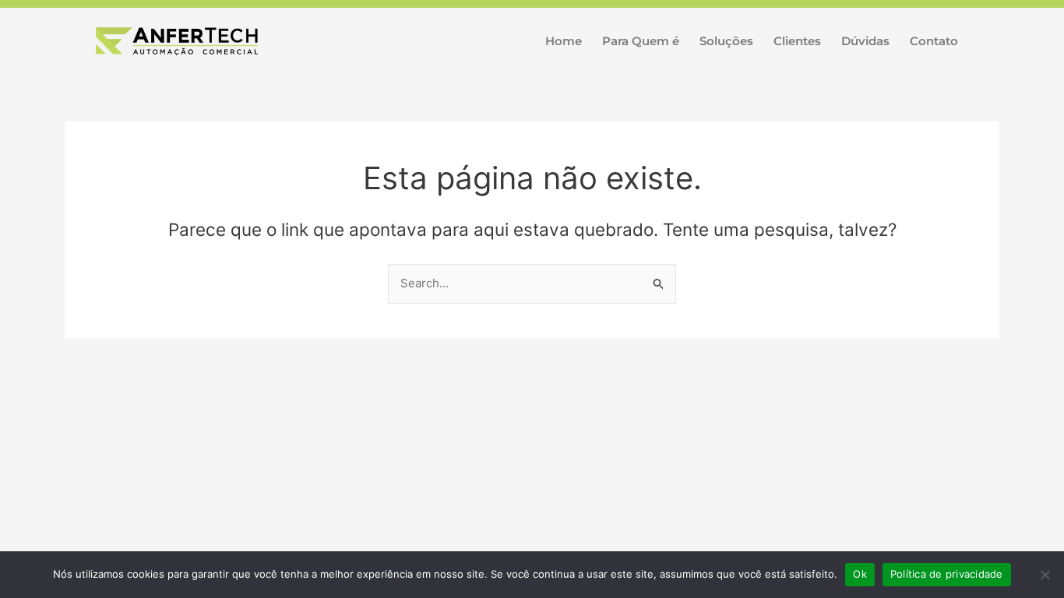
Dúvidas (865, 40)
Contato (934, 40)
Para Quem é (640, 40)
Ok (860, 574)
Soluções (726, 40)
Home (563, 40)
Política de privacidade (946, 574)
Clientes (797, 40)
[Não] (1044, 574)
